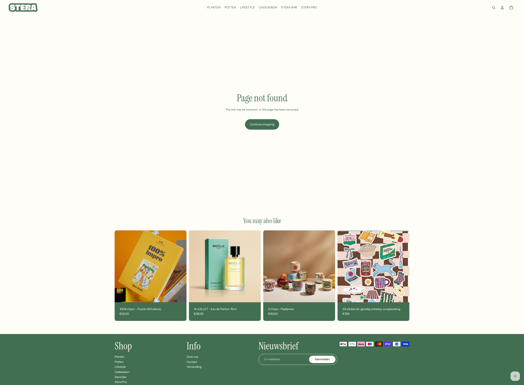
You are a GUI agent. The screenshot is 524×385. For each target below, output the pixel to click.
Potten (119, 362)
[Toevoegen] (180, 296)
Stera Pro (121, 382)
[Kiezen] (328, 296)
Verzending (194, 367)
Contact (192, 362)
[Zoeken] (493, 7)
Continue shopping (262, 124)
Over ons (192, 357)
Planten (119, 357)
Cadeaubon (122, 372)
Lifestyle (120, 367)
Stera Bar (120, 377)
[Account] (502, 7)
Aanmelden (322, 359)
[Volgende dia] (180, 266)
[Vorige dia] (121, 266)
